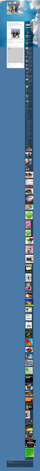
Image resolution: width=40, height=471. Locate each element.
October (27, 116)
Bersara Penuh (29, 95)
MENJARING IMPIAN (28, 100)
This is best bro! (27, 127)
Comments (27, 25)
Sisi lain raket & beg (28, 130)
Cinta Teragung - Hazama (28, 129)
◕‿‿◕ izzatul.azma (27, 104)
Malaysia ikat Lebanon (28, 126)
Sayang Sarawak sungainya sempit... (30, 51)
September (27, 117)
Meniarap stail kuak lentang (28, 137)
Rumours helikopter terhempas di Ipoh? (30, 79)
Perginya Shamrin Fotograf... (29, 68)
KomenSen (27, 85)
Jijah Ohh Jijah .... (27, 98)
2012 (26, 113)
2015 (26, 111)
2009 (26, 144)
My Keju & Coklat (27, 40)
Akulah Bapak (27, 31)
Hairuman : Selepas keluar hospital (29, 123)
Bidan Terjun (27, 136)
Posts (26, 24)
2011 (26, 114)
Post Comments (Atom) (12, 65)
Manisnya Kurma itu (28, 124)
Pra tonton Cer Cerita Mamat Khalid (29, 134)
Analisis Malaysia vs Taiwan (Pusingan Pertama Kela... (28, 121)
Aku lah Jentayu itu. (28, 89)
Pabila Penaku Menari (28, 29)
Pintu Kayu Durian (29, 91)
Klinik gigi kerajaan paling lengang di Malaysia (30, 47)
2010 (26, 143)
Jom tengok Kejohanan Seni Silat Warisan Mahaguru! (29, 133)
